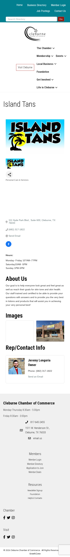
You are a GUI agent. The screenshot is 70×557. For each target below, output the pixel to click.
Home (19, 5)
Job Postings (43, 11)
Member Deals (35, 472)
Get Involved (43, 79)
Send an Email (35, 376)
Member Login (58, 5)
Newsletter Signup (35, 490)
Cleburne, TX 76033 (37, 430)
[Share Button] (9, 174)
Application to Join (35, 468)
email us (37, 438)
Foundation (43, 71)
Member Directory (35, 464)
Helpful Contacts (35, 498)
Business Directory (36, 5)
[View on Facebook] (8, 246)
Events (59, 56)
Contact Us (60, 11)
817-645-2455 (37, 422)
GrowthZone (35, 554)
